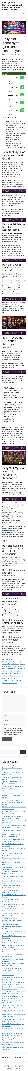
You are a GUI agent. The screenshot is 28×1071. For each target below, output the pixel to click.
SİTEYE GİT (22, 77)
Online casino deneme (9, 668)
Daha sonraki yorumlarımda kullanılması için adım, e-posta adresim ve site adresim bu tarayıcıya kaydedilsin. (13, 731)
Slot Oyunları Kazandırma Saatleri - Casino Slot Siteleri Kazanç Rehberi (12, 6)
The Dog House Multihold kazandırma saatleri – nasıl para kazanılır (12, 920)
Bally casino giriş (9, 661)
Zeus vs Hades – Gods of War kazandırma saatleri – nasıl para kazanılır (12, 768)
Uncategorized (9, 659)
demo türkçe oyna (12, 490)
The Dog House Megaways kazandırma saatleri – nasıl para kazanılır (12, 926)
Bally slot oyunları (13, 664)
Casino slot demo (17, 666)
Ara (3, 749)
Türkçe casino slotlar (14, 673)
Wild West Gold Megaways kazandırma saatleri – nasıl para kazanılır (12, 802)
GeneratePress (17, 1068)
